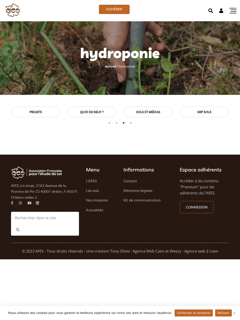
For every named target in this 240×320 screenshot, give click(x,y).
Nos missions (97, 200)
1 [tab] (109, 123)
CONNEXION (197, 207)
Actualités (94, 210)
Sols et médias (100, 112)
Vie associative (213, 112)
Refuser (223, 313)
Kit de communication (142, 200)
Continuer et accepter (193, 313)
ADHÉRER (114, 9)
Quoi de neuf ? (44, 112)
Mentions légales (138, 190)
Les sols (92, 190)
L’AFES (91, 181)
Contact (130, 181)
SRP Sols (157, 112)
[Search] (210, 10)
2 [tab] (116, 123)
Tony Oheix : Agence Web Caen (137, 251)
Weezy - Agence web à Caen (194, 251)
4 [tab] (130, 123)
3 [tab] (123, 123)
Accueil (110, 66)
